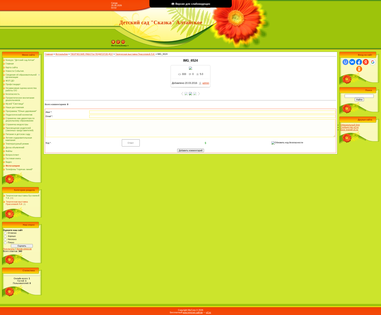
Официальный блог (350, 125)
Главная (49, 54)
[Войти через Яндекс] (366, 62)
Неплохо (12, 239)
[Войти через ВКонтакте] (352, 62)
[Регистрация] (118, 41)
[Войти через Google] (372, 62)
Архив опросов (24, 249)
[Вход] (123, 41)
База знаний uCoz (349, 129)
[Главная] (113, 41)
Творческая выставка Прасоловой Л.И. (17, 203)
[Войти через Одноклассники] (359, 69)
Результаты (9, 249)
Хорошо (12, 236)
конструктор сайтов (193, 312)
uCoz (208, 312)
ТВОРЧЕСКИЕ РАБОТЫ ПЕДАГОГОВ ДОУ (91, 54)
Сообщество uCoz (349, 127)
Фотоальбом (61, 54)
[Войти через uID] (345, 62)
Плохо (11, 242)
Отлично (12, 233)
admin (205, 83)
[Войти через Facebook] (359, 62)
